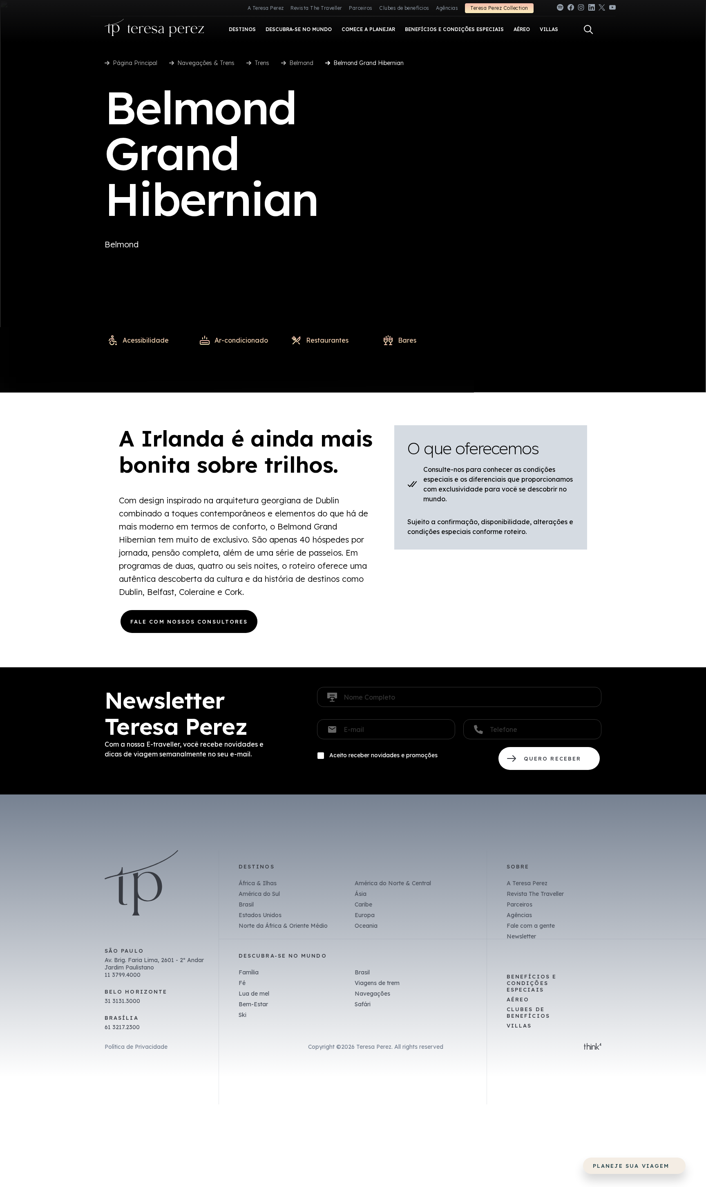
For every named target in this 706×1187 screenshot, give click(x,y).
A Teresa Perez (266, 8)
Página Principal (135, 63)
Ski (242, 1015)
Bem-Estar (253, 1004)
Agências (447, 8)
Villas (519, 1025)
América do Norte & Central (393, 883)
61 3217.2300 (122, 1027)
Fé (242, 983)
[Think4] (592, 1047)
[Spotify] (560, 9)
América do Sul (259, 894)
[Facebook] (570, 9)
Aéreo (518, 999)
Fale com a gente (531, 925)
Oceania (366, 925)
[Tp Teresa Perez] (154, 29)
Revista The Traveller (316, 8)
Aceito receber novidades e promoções (383, 755)
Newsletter (521, 936)
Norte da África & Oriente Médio (283, 925)
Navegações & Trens (206, 63)
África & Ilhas (258, 883)
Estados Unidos (260, 915)
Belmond (301, 63)
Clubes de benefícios (404, 8)
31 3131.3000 (122, 1001)
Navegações (372, 993)
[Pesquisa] (588, 29)
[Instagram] (581, 9)
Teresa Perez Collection (499, 8)
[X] (602, 9)
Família (249, 972)
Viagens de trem (377, 983)
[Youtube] (612, 9)
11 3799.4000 (123, 974)
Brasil (246, 904)
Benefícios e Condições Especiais (531, 983)
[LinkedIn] (591, 9)
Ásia (360, 894)
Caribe (363, 904)
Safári (363, 1004)
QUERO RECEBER (549, 758)
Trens (262, 63)
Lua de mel (254, 993)
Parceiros (360, 8)
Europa (365, 915)
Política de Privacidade (136, 1046)
